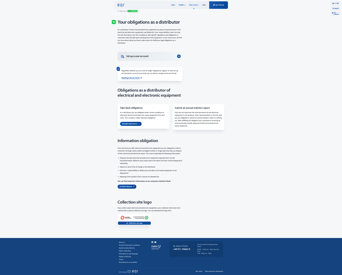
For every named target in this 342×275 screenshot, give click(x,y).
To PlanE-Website (126, 186)
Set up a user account (137, 56)
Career (121, 259)
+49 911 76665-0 (181, 249)
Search (336, 8)
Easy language (336, 13)
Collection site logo (136, 223)
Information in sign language (128, 254)
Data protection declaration (214, 271)
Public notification (125, 251)
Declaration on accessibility (128, 262)
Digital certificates (125, 256)
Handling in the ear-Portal (130, 78)
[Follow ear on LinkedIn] (152, 242)
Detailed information (129, 124)
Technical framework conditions (129, 245)
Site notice (199, 271)
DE (335, 3)
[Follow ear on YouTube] (155, 242)
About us (122, 242)
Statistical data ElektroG (127, 248)
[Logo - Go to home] (120, 5)
